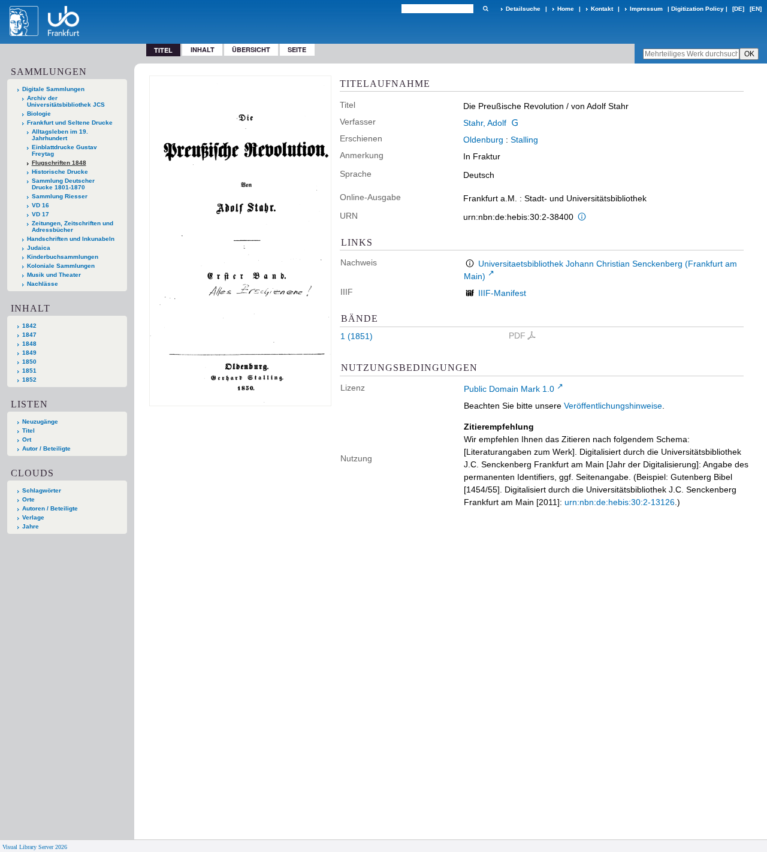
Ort (26, 439)
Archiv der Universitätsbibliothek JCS (66, 101)
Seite (297, 49)
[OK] (485, 9)
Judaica (38, 247)
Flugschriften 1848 (59, 162)
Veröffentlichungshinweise (613, 405)
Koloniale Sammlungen (61, 265)
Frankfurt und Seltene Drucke (70, 122)
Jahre (30, 526)
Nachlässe (42, 283)
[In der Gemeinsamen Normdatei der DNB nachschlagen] (515, 123)
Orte (28, 499)
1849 (29, 352)
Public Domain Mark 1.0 (509, 389)
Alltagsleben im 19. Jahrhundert (60, 134)
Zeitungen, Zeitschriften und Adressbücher (72, 226)
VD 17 (40, 214)
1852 (29, 379)
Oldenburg (483, 139)
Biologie (39, 113)
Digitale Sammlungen (53, 89)
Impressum (646, 8)
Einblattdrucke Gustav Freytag (64, 150)
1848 (29, 343)
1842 (29, 325)
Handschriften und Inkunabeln (70, 238)
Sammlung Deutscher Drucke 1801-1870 (63, 184)
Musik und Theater (54, 274)
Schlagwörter (41, 490)
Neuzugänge (40, 421)
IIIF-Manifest (502, 293)
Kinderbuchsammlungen (62, 256)
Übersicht (251, 49)
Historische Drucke (60, 171)
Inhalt (203, 49)
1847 (29, 334)
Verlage (33, 517)
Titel (28, 430)
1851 (29, 370)
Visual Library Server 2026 (34, 847)
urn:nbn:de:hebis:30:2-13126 (619, 502)
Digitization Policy (697, 8)
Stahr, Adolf (484, 123)
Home (565, 8)
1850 (29, 361)
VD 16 (40, 205)
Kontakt (602, 8)
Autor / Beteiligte (46, 448)
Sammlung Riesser (59, 196)
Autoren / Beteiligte (50, 508)
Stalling (524, 139)
